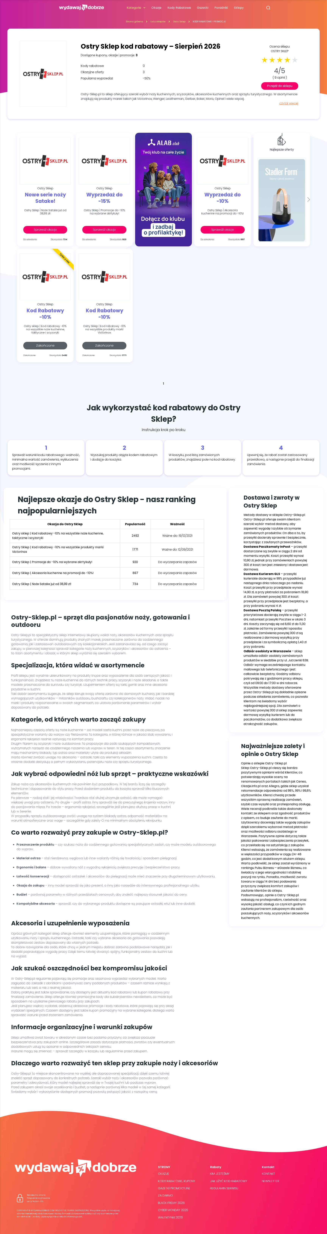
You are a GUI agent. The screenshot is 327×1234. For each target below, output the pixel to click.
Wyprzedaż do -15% (104, 198)
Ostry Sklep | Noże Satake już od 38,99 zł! (45, 212)
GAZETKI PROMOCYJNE (174, 1188)
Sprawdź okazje (45, 229)
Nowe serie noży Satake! (45, 198)
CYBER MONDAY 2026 (173, 1210)
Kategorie (134, 7)
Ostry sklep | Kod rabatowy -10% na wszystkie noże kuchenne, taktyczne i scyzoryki (45, 329)
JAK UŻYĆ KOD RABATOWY (228, 1181)
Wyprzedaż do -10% (222, 198)
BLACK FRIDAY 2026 (171, 1203)
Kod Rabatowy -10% (45, 314)
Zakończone (45, 345)
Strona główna (134, 21)
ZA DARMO (165, 1195)
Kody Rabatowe (179, 7)
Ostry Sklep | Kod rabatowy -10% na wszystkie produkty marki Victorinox (104, 329)
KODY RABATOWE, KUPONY (176, 1181)
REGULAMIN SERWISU (224, 1188)
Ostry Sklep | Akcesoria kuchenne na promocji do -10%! (222, 212)
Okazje (156, 7)
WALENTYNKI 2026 (170, 1217)
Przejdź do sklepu (279, 86)
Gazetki (202, 7)
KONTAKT (268, 1174)
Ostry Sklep (179, 21)
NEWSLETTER (270, 1181)
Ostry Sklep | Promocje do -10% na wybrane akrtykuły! (104, 212)
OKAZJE (163, 1174)
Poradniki (221, 7)
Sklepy (239, 7)
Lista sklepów (158, 21)
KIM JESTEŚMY (220, 1174)
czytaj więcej (288, 103)
